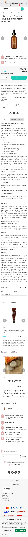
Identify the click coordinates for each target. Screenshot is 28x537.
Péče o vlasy (14, 12)
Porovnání (7, 107)
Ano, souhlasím (20, 530)
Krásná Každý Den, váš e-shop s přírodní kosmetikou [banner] (6, 9)
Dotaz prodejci (21, 104)
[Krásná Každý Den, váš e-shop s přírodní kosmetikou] (1, 12)
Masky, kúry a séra (22, 12)
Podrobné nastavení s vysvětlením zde (14, 533)
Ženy (4, 12)
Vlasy (8, 12)
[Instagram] (15, 472)
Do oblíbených (8, 104)
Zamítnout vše (7, 530)
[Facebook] (9, 472)
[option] (14, 38)
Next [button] (25, 38)
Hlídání (19, 107)
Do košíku (19, 78)
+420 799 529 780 (15, 464)
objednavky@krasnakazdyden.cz (15, 462)
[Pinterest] (12, 472)
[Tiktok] (19, 472)
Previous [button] (2, 38)
